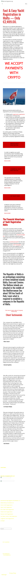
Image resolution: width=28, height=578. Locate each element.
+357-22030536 (5, 542)
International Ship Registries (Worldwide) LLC (10, 500)
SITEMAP (3, 520)
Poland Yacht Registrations (6, 511)
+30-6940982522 (7, 555)
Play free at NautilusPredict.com (8, 476)
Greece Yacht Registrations (6, 505)
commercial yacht (14, 242)
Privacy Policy (12, 573)
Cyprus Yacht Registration (6, 507)
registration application (19, 114)
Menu (26, 3)
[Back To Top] (14, 576)
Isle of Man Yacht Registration (7, 509)
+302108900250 (6, 553)
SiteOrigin (4, 574)
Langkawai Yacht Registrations (7, 518)
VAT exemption (17, 245)
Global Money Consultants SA (7, 502)
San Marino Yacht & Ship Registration (9, 516)
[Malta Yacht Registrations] (7, 1)
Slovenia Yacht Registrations (7, 514)
